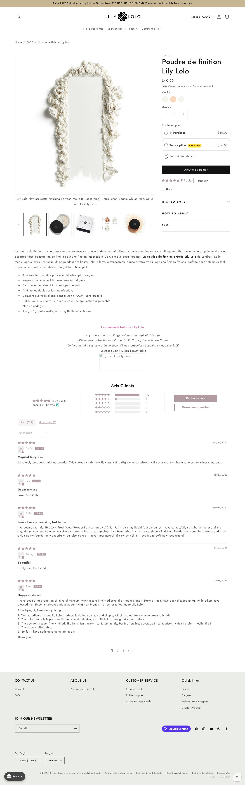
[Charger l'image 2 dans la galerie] (59, 224)
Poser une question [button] (195, 407)
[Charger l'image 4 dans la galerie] (109, 224)
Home (18, 42)
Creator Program (191, 708)
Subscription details (182, 156)
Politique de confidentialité (149, 773)
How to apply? (176, 214)
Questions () (47, 422)
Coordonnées (223, 773)
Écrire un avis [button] (196, 398)
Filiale (185, 689)
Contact (19, 689)
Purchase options (172, 125)
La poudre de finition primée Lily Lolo (169, 257)
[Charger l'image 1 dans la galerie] (35, 224)
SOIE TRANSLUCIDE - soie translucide (181, 99)
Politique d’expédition (202, 773)
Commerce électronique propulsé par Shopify (79, 773)
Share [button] (169, 189)
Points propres (134, 695)
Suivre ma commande (138, 701)
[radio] (166, 132)
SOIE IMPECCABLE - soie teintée (173, 99)
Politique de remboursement (119, 773)
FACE (30, 42)
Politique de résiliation (219, 776)
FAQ (165, 225)
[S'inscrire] (75, 728)
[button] (19, 17)
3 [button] (123, 650)
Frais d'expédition (171, 86)
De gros (186, 695)
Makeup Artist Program (195, 701)
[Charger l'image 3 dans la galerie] (84, 224)
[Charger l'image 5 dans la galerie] (134, 224)
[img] (27, 443)
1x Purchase (177, 133)
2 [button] (118, 650)
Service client (134, 689)
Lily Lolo (52, 773)
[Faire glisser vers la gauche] (19, 224)
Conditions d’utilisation (177, 773)
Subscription (184, 145)
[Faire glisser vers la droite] (151, 224)
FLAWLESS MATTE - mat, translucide (165, 99)
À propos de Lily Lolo (83, 689)
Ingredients (174, 202)
